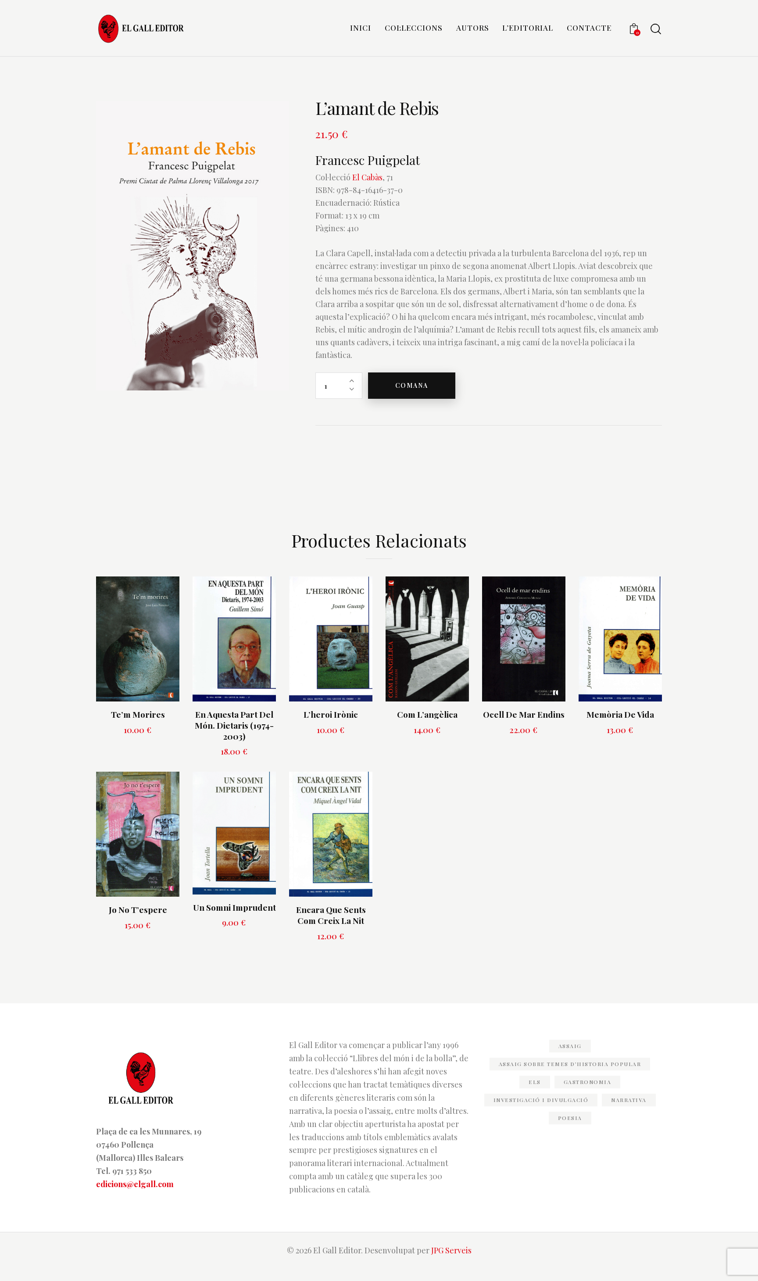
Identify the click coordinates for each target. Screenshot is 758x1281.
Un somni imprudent (234, 907)
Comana (411, 385)
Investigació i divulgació (541, 1099)
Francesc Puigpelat (367, 160)
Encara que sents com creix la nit (331, 915)
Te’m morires (138, 714)
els (535, 1081)
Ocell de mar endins (524, 714)
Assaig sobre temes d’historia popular (570, 1063)
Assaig (570, 1045)
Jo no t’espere (138, 909)
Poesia (570, 1117)
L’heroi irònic (331, 714)
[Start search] (656, 29)
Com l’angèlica (427, 714)
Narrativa (629, 1099)
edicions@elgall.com (135, 1184)
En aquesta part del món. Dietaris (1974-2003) (234, 725)
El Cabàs (367, 177)
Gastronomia (587, 1081)
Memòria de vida (620, 714)
